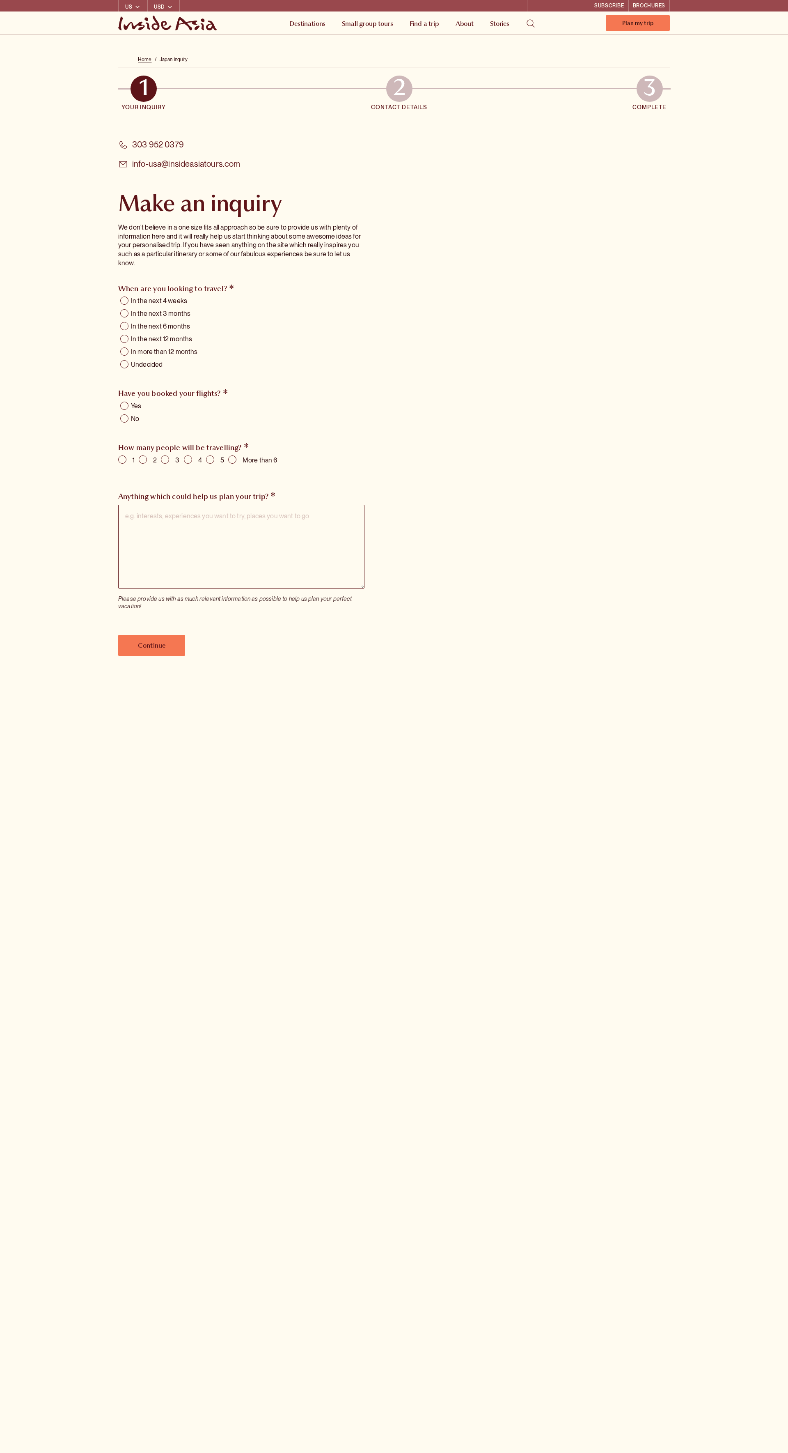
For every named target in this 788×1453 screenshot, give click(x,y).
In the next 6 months (160, 326)
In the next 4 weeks (159, 301)
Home (144, 59)
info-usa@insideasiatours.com (186, 164)
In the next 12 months (161, 339)
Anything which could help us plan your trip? (193, 496)
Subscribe (609, 6)
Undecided (147, 364)
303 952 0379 (158, 144)
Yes (136, 406)
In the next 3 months (160, 313)
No (135, 419)
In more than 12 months (164, 352)
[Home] (168, 22)
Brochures (649, 6)
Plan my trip (637, 25)
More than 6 (260, 460)
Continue (151, 645)
